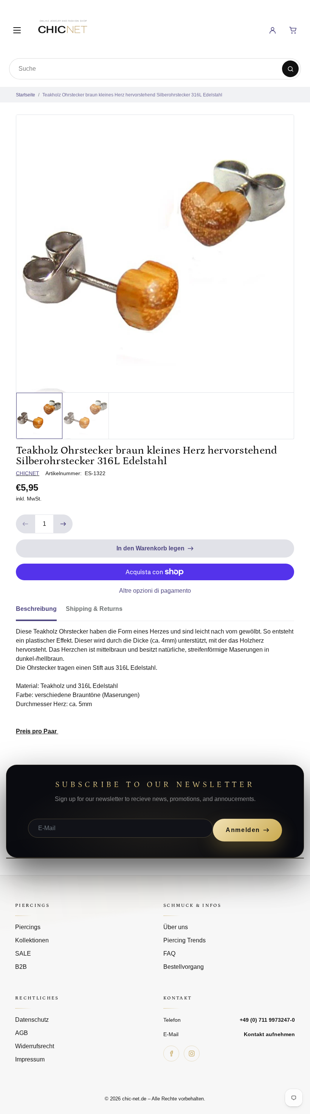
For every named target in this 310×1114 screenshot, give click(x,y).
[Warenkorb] (293, 30)
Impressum (30, 1059)
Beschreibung (36, 609)
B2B (21, 967)
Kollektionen (32, 940)
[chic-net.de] (62, 29)
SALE (23, 953)
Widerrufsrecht (34, 1046)
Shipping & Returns (94, 609)
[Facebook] (171, 1053)
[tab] (41, 611)
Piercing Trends (184, 940)
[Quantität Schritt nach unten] (25, 523)
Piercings (27, 927)
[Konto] (273, 30)
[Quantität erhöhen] (63, 523)
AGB (21, 1033)
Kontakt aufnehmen (269, 1034)
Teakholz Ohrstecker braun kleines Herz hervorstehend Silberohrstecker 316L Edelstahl (132, 95)
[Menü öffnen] (17, 30)
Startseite (25, 95)
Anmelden (243, 830)
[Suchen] (290, 68)
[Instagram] (192, 1053)
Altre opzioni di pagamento (155, 590)
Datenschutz (32, 1019)
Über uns (175, 927)
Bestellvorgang (183, 967)
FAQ (169, 953)
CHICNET (27, 473)
